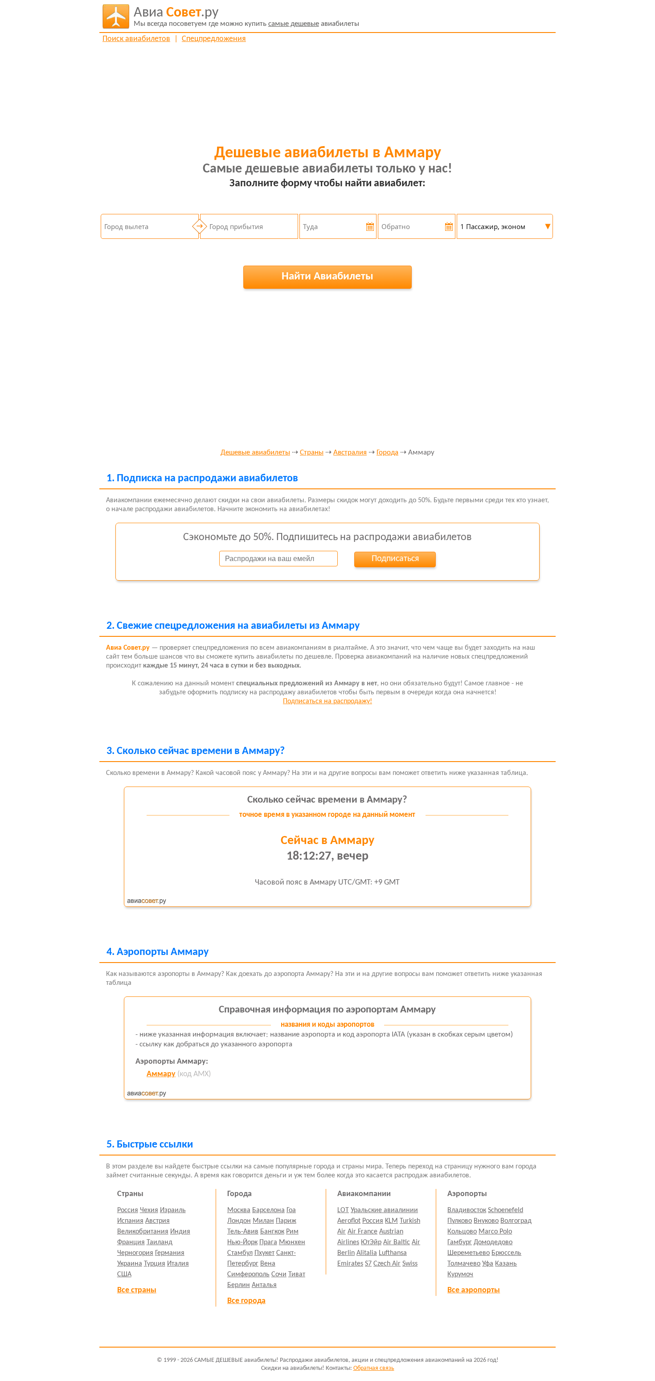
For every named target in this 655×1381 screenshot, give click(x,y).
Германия (169, 1253)
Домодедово (493, 1242)
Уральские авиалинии (384, 1210)
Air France (362, 1231)
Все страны (136, 1290)
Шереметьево (468, 1253)
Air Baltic (396, 1242)
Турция (154, 1263)
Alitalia (366, 1253)
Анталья (264, 1285)
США (124, 1274)
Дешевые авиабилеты (255, 452)
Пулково (459, 1221)
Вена (267, 1263)
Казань (506, 1263)
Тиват (296, 1274)
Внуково (486, 1221)
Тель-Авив (242, 1231)
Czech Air (387, 1263)
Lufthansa (393, 1253)
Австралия (350, 452)
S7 (368, 1263)
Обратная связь (373, 1368)
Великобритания (142, 1231)
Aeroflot (348, 1221)
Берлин (238, 1285)
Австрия (157, 1221)
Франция (131, 1242)
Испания (130, 1221)
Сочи (279, 1274)
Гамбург (459, 1242)
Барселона (268, 1210)
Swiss (410, 1263)
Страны (311, 452)
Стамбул (240, 1253)
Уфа (487, 1263)
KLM (391, 1221)
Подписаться (395, 558)
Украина (129, 1263)
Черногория (135, 1253)
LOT (343, 1210)
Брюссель (506, 1253)
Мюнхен (292, 1242)
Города (387, 452)
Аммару (161, 1074)
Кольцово (462, 1231)
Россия (127, 1210)
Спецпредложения (214, 39)
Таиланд (159, 1242)
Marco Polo (495, 1231)
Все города (246, 1301)
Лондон (239, 1221)
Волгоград (516, 1221)
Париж (286, 1221)
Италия (178, 1263)
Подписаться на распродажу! (327, 701)
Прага (268, 1242)
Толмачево (463, 1263)
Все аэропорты (473, 1290)
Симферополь (248, 1274)
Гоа (291, 1210)
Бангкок (272, 1231)
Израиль (173, 1210)
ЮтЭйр (371, 1242)
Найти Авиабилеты (327, 276)
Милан (263, 1221)
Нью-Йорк (242, 1242)
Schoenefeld (505, 1210)
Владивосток (466, 1210)
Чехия (149, 1210)
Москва (238, 1210)
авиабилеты (246, 17)
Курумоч (460, 1274)
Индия (180, 1231)
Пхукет (264, 1253)
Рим (292, 1231)
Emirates (350, 1263)
